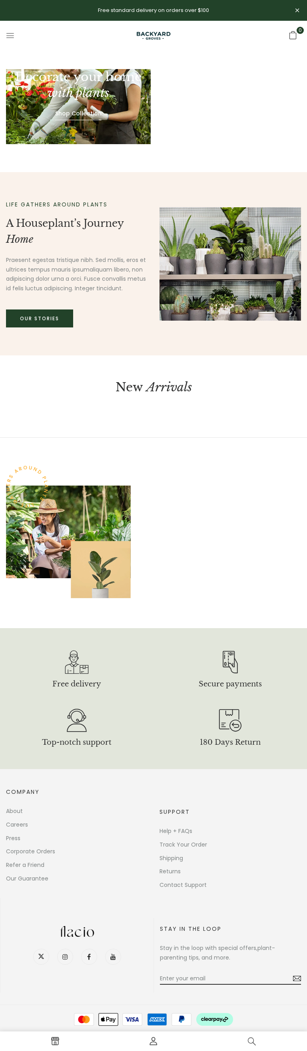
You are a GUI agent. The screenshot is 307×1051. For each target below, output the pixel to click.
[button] (293, 35)
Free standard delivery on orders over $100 (153, 10)
